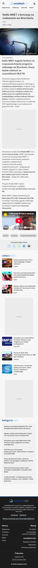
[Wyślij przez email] (29, 246)
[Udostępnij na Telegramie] (24, 246)
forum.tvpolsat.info (19, 560)
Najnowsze (6, 7)
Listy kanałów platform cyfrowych (29, 533)
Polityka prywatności (28, 547)
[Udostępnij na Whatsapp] (19, 246)
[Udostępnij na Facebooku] (9, 246)
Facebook (14, 515)
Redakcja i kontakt (29, 542)
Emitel (5, 236)
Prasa (4, 540)
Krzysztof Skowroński (28, 236)
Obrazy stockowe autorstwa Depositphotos (18, 519)
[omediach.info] (19, 502)
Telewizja (15, 7)
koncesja (14, 236)
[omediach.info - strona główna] (19, 3)
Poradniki (32, 529)
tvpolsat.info (19, 557)
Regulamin (32, 545)
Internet (24, 7)
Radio (31, 7)
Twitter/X (22, 515)
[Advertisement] (19, 129)
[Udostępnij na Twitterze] (14, 246)
